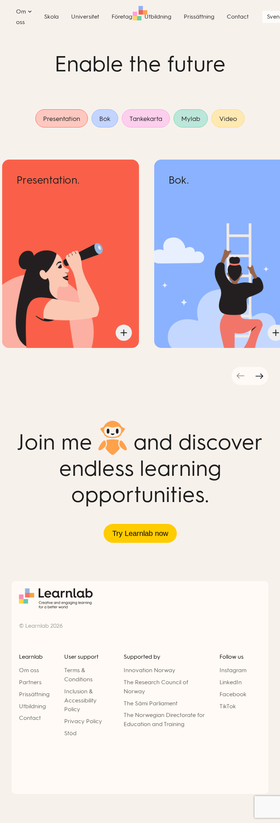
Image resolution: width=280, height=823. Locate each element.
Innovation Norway (149, 670)
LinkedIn (230, 682)
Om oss (29, 670)
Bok (104, 119)
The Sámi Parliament (151, 703)
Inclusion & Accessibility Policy (80, 700)
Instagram (232, 670)
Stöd (70, 733)
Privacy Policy (83, 721)
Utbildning (32, 706)
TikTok (227, 706)
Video (228, 119)
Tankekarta (145, 119)
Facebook (232, 694)
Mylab (190, 119)
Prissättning (34, 694)
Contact (30, 717)
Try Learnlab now (140, 533)
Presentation (61, 119)
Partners (30, 682)
